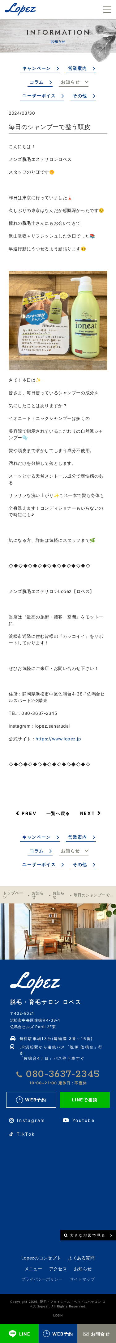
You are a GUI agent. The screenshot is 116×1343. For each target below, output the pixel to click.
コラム (37, 81)
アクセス (58, 1268)
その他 (80, 95)
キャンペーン (36, 68)
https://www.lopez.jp (58, 738)
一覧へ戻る (58, 813)
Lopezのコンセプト (41, 1257)
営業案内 (77, 68)
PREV (29, 813)
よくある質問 (81, 1257)
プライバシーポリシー (41, 1279)
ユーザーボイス (39, 95)
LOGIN (58, 1315)
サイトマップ (82, 1279)
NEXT (87, 813)
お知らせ (70, 81)
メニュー (33, 1268)
